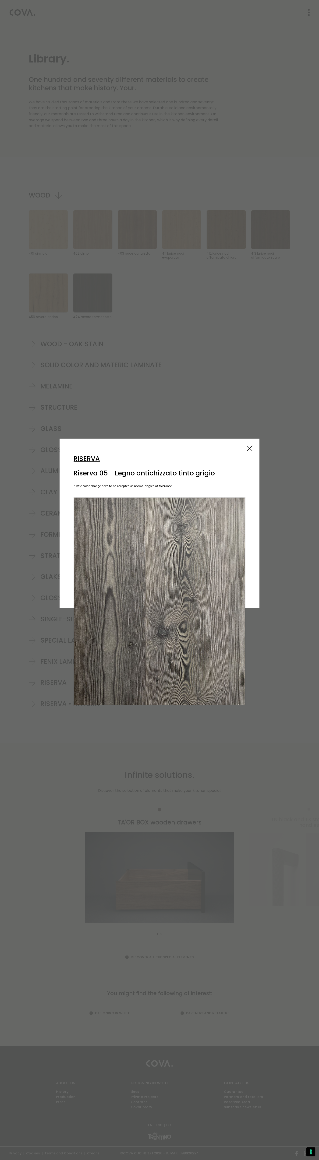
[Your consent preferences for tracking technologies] (310, 1151)
